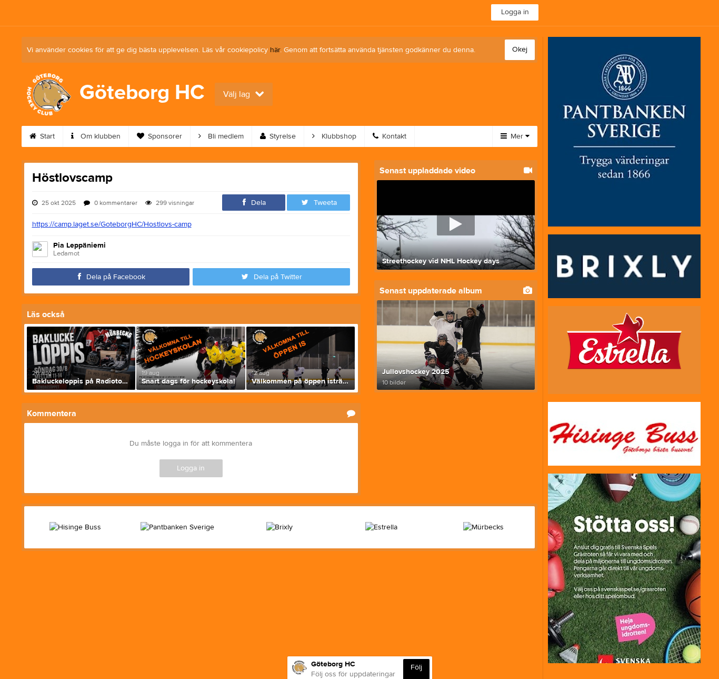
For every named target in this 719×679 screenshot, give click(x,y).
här (275, 50)
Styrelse (281, 136)
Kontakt (393, 136)
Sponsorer (164, 136)
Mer (516, 136)
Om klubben (99, 136)
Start (46, 136)
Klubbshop (337, 136)
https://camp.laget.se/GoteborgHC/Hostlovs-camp (112, 224)
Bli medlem (225, 136)
